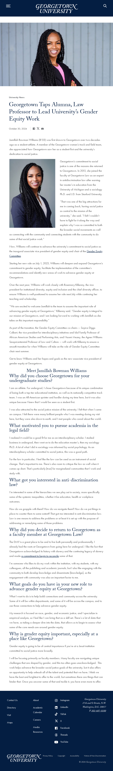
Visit (9, 715)
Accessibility (74, 755)
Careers (37, 719)
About (36, 700)
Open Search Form (105, 8)
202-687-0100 (98, 711)
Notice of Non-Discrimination (95, 755)
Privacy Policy (48, 755)
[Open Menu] (8, 8)
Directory (11, 707)
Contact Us (12, 700)
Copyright (61, 755)
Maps (10, 722)
